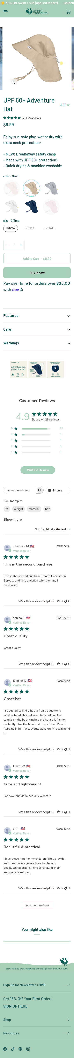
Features (10, 315)
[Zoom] (13, 82)
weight (18, 509)
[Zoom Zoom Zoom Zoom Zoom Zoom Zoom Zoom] (37, 58)
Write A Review (38, 470)
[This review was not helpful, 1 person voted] (65, 749)
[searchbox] (20, 490)
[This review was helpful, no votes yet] (58, 601)
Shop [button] (7, 1019)
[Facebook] (5, 1049)
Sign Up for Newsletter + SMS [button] (24, 985)
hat (47, 509)
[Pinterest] (20, 1049)
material (34, 509)
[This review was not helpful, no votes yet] (65, 601)
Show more (13, 519)
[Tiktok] (12, 1049)
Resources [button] (11, 1033)
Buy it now (37, 273)
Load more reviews (37, 905)
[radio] (11, 188)
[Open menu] (9, 11)
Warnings (11, 342)
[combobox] (52, 529)
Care (7, 329)
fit (7, 509)
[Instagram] (28, 1049)
